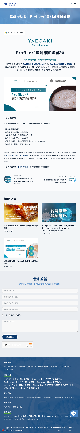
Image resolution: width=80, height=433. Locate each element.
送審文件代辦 (65, 366)
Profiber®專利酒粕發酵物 (17, 155)
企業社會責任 (43, 366)
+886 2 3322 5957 (55, 416)
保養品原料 (48, 397)
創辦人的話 (8, 366)
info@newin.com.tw (29, 419)
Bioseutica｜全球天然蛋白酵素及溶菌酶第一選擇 (53, 385)
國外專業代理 (20, 366)
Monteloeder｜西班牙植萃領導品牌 (47, 379)
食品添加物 (58, 397)
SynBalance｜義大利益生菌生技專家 (19, 382)
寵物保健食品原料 (34, 397)
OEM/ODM (8, 369)
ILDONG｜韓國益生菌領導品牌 (16, 379)
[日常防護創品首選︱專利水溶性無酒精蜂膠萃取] (21, 212)
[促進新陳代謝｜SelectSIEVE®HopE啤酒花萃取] (21, 248)
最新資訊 (7, 406)
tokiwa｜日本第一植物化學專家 (17, 385)
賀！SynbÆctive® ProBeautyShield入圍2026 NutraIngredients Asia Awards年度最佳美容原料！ (59, 228)
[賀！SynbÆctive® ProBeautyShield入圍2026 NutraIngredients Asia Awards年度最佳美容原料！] (59, 212)
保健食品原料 (20, 397)
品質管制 (54, 366)
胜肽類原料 (69, 397)
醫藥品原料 (8, 397)
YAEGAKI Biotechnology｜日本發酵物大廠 (21, 388)
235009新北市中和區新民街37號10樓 (24, 416)
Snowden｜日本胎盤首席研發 (49, 382)
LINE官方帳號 (22, 167)
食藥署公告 (17, 406)
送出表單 (10, 336)
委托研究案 (31, 366)
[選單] (75, 4)
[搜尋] (71, 4)
